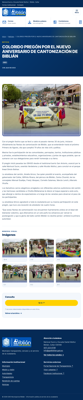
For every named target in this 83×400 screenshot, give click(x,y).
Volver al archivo (13, 313)
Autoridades (7, 373)
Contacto (20, 5)
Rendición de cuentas (11, 381)
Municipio (6, 366)
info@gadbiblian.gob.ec (53, 350)
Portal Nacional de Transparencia (58, 366)
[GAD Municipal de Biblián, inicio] (14, 12)
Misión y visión (8, 370)
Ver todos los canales (54, 355)
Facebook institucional (54, 373)
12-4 (41, 303)
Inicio (4, 36)
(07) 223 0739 (50, 348)
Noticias (11, 36)
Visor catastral (51, 370)
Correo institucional (8, 5)
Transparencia (8, 377)
